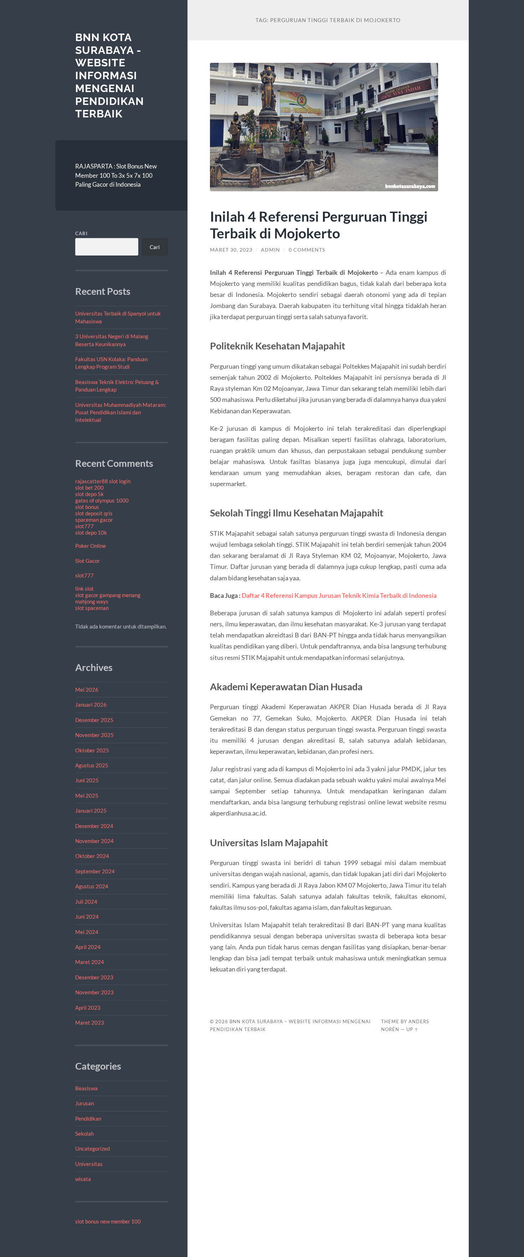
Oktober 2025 (92, 750)
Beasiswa (86, 1088)
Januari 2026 (91, 704)
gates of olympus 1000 (102, 500)
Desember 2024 (94, 826)
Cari (81, 233)
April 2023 (88, 1007)
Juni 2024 (87, 916)
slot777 (84, 526)
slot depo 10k (91, 532)
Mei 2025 (86, 795)
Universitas (89, 1164)
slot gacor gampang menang (107, 595)
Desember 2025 (94, 720)
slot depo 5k (89, 494)
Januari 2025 (91, 810)
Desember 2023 (94, 977)
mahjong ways (91, 601)
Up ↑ (412, 1029)
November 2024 (94, 841)
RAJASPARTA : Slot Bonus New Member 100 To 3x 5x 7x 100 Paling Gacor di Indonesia (116, 175)
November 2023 (94, 992)
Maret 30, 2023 (231, 250)
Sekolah (84, 1133)
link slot (84, 588)
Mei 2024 (86, 932)
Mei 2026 (86, 689)
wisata (83, 1179)
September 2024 (95, 871)
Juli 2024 (86, 901)
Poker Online (90, 545)
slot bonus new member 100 (108, 1221)
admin (270, 250)
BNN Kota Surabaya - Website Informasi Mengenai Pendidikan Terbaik (109, 75)
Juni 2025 (87, 780)
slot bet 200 (89, 487)
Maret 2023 (89, 1022)
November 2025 (94, 735)
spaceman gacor (94, 519)
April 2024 (88, 947)
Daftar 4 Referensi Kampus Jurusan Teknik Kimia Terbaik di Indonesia (339, 595)
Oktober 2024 (92, 856)
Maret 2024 (89, 962)
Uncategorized (92, 1148)
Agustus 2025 (91, 765)
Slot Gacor (87, 560)
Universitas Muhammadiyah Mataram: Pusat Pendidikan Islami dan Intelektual (120, 412)
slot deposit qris (94, 513)
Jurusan (84, 1103)
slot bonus (87, 507)
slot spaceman (92, 608)
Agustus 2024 (91, 886)
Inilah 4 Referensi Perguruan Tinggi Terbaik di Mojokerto (319, 224)
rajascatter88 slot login (102, 481)
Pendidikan (88, 1118)
